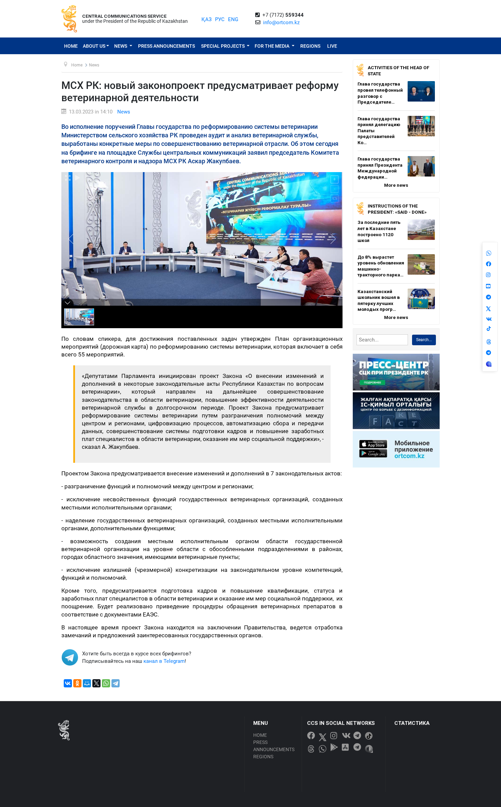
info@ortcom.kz (281, 22)
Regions (310, 46)
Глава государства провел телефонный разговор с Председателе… (380, 93)
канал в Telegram (164, 661)
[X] (96, 683)
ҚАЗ (206, 19)
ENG (233, 19)
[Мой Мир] (87, 683)
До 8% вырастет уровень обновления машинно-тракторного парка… (381, 266)
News (121, 46)
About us (94, 46)
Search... (424, 339)
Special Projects (223, 46)
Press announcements (166, 46)
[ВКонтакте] (68, 683)
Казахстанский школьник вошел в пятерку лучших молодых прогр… (379, 300)
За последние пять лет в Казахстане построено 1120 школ (379, 231)
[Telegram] (115, 683)
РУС (220, 19)
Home (71, 46)
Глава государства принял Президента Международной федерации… (380, 168)
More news (396, 185)
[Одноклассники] (77, 683)
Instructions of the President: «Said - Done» (397, 209)
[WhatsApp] (106, 683)
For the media (272, 46)
